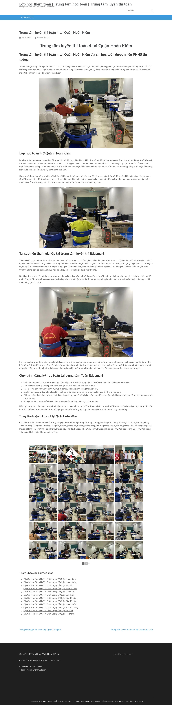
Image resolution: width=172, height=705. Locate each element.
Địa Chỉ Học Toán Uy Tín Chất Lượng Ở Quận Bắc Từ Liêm (50, 598)
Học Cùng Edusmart (123, 654)
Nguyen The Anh (43, 38)
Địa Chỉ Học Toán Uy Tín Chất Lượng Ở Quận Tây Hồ (48, 586)
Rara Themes (119, 701)
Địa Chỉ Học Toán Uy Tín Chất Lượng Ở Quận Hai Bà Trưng (51, 608)
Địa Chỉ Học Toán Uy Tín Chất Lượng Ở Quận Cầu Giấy (49, 595)
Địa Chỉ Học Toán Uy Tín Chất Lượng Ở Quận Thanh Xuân (50, 589)
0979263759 (28, 17)
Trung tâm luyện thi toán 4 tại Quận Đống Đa (40, 630)
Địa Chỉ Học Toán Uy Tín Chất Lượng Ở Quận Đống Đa (49, 592)
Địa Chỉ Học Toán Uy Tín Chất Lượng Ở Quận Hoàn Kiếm (50, 579)
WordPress (139, 701)
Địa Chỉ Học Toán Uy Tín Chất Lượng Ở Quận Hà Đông (49, 614)
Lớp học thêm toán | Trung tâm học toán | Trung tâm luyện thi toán (75, 4)
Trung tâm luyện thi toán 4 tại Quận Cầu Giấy (132, 630)
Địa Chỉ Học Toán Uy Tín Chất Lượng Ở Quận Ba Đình (48, 611)
